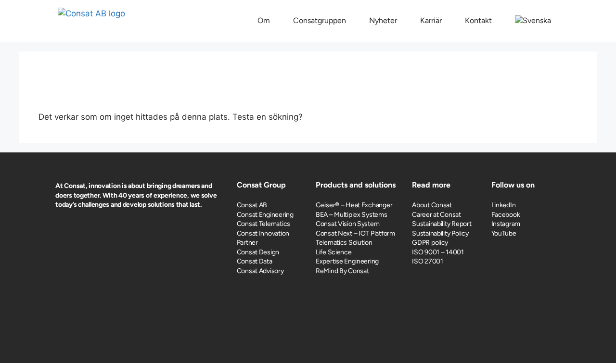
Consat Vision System (347, 224)
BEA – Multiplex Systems (351, 215)
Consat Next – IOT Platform (355, 233)
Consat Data (254, 261)
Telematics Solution (344, 242)
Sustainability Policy (440, 233)
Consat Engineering (265, 215)
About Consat (432, 205)
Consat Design (258, 252)
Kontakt (478, 20)
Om (263, 20)
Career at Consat (436, 215)
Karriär (431, 20)
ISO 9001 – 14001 (438, 252)
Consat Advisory (260, 271)
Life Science (334, 252)
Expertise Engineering (347, 261)
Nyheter (383, 20)
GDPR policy (430, 242)
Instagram (505, 224)
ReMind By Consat (342, 271)
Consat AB (252, 205)
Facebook (505, 215)
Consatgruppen (319, 20)
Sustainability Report (441, 224)
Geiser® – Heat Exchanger (354, 205)
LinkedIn (503, 205)
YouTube (503, 233)
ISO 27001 (427, 261)
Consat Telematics (263, 224)
